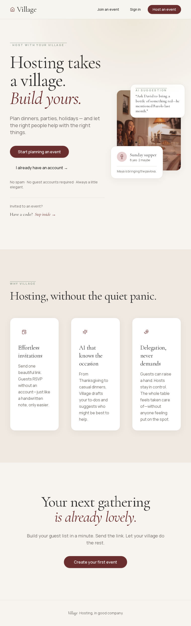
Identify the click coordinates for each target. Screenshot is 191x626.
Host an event (164, 9)
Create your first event (95, 562)
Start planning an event (39, 152)
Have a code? (33, 214)
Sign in (135, 9)
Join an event (108, 9)
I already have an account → (42, 167)
